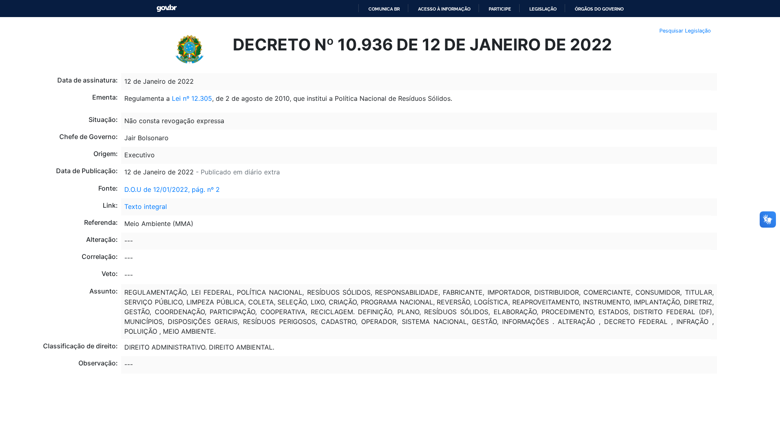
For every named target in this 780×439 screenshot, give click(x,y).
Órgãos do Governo (599, 9)
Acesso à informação (444, 9)
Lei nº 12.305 (192, 98)
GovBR (166, 8)
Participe (500, 9)
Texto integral (145, 206)
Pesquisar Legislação (685, 31)
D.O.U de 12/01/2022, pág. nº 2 (172, 189)
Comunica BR (384, 9)
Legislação (543, 9)
